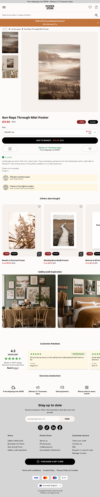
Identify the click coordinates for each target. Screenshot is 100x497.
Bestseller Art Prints (16, 444)
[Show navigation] (4, 7)
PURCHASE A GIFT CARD (52, 462)
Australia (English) (50, 485)
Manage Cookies (79, 453)
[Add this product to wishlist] (90, 149)
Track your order (79, 441)
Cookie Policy (49, 470)
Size (4, 127)
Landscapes (16, 29)
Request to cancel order (82, 450)
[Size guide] (10, 149)
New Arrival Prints (15, 447)
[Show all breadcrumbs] (5, 29)
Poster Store (56, 491)
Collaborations (46, 447)
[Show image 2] (10, 66)
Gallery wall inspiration (17, 450)
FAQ (74, 447)
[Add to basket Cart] (39, 254)
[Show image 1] (10, 42)
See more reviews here (50, 375)
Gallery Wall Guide (15, 441)
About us (44, 441)
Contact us (77, 444)
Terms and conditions (31, 470)
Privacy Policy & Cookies (67, 470)
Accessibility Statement (50, 450)
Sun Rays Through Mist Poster (36, 29)
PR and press (45, 444)
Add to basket (50, 140)
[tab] (90, 7)
